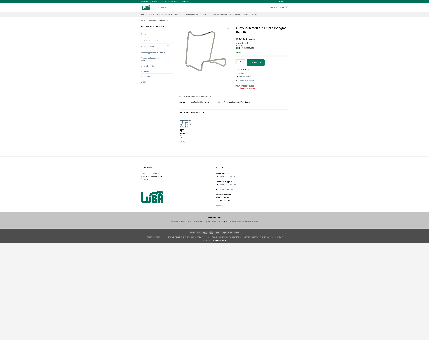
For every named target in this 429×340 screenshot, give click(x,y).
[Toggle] (168, 33)
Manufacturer (145, 1)
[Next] (186, 132)
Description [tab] (184, 97)
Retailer (154, 1)
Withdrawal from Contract (271, 237)
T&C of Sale (169, 237)
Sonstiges (145, 71)
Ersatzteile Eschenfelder (247, 80)
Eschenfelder (163, 21)
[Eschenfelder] (250, 87)
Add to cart (255, 63)
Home (143, 14)
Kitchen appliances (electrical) (153, 53)
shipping (241, 45)
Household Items (152, 14)
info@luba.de (227, 190)
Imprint (149, 237)
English (281, 1)
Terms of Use (158, 237)
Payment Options (235, 237)
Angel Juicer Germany (178, 221)
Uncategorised (146, 82)
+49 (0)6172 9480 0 (227, 176)
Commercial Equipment (241, 14)
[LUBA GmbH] (146, 8)
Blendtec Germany (193, 221)
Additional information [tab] (201, 97)
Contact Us (175, 1)
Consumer (164, 1)
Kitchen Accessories (221, 14)
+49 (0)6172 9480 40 (228, 184)
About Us (184, 1)
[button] (281, 8)
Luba (226, 221)
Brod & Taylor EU (205, 221)
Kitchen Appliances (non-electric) (198, 14)
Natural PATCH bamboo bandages (247, 221)
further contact (221, 206)
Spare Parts (151, 21)
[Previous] (180, 132)
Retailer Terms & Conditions (216, 237)
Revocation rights (182, 237)
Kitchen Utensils (147, 66)
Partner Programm (251, 237)
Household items (147, 47)
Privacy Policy (197, 237)
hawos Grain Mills (218, 221)
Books (254, 14)
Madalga (232, 221)
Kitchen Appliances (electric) (172, 14)
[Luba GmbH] (152, 197)
